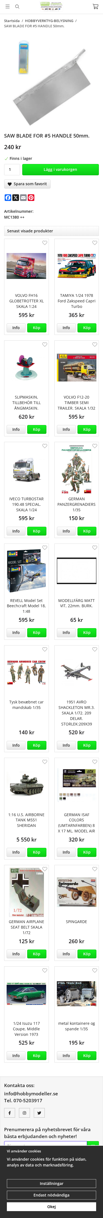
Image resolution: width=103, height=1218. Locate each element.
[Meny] (7, 6)
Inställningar (51, 1183)
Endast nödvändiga (51, 1195)
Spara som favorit (29, 183)
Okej (51, 1206)
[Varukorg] (95, 6)
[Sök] (17, 6)
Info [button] (16, 327)
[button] (36, 327)
